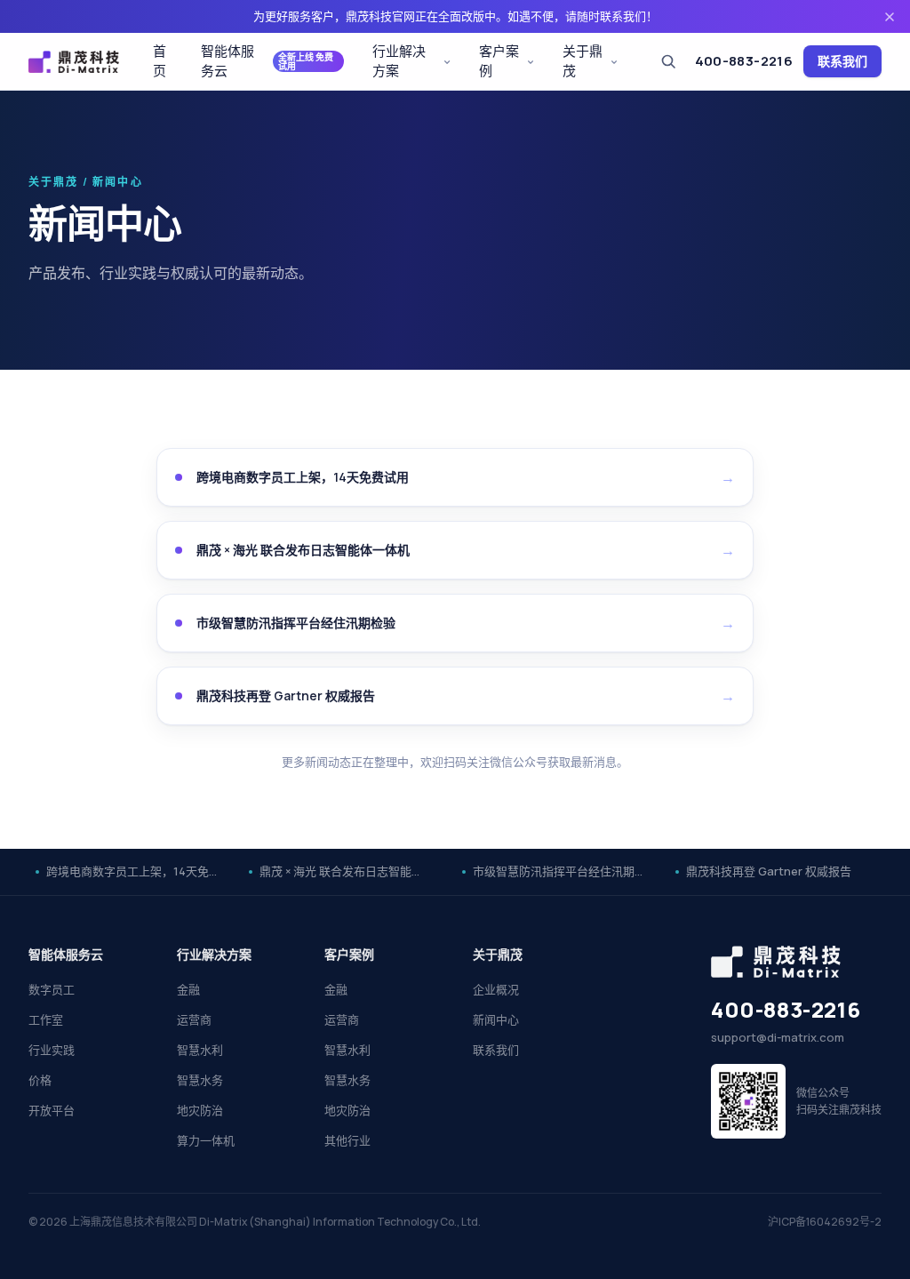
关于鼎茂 (583, 61)
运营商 (194, 1019)
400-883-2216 (744, 61)
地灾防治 (200, 1110)
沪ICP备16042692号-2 (825, 1222)
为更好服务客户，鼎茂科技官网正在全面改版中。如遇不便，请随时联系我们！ (455, 16)
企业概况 (496, 989)
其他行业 (347, 1140)
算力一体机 (206, 1140)
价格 (40, 1080)
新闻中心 (496, 1019)
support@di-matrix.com (777, 1037)
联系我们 (842, 60)
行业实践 (51, 1050)
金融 (188, 989)
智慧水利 (200, 1050)
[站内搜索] (668, 61)
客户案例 (499, 61)
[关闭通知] (889, 17)
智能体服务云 (267, 61)
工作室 (45, 1019)
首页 (159, 61)
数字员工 (51, 989)
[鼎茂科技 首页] (73, 62)
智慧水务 (200, 1080)
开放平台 (51, 1110)
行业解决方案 (399, 61)
